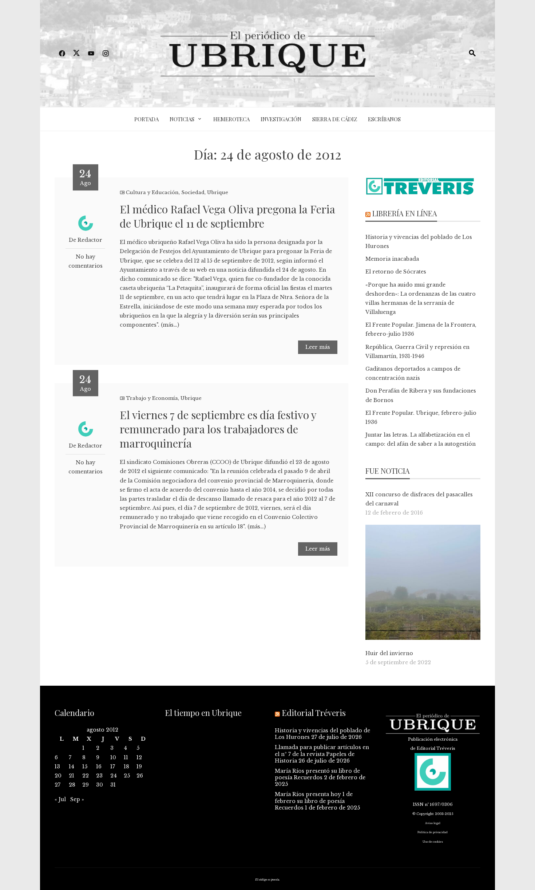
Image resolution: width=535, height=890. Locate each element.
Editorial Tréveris (314, 712)
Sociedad (193, 192)
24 (113, 775)
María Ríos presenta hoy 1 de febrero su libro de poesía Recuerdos (314, 801)
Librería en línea (404, 213)
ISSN (418, 804)
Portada (146, 119)
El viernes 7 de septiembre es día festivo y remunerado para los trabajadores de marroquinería (218, 428)
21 (71, 775)
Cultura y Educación (152, 192)
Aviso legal (432, 823)
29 (85, 784)
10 (113, 757)
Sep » (77, 799)
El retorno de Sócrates (395, 271)
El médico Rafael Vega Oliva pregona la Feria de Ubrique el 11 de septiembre (227, 216)
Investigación (281, 119)
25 (127, 775)
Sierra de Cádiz (334, 119)
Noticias (182, 119)
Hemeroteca (231, 119)
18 (126, 766)
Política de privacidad (432, 832)
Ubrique (217, 192)
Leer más (317, 347)
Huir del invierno (389, 653)
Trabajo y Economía (152, 398)
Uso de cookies (433, 841)
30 (99, 784)
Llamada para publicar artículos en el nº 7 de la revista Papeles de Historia (322, 754)
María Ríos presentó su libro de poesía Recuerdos (317, 774)
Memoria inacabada (392, 259)
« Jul (60, 799)
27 (57, 784)
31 (113, 784)
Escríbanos (384, 119)
